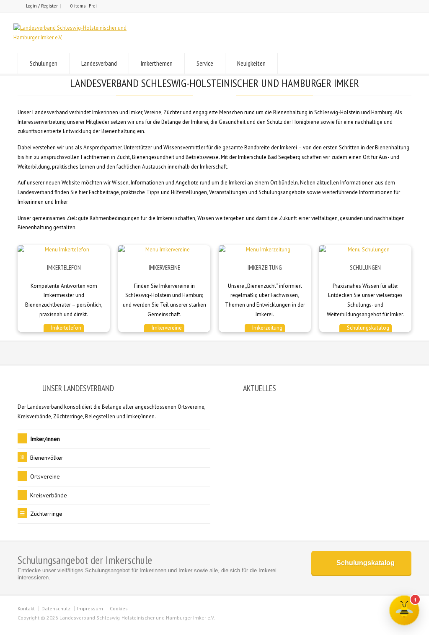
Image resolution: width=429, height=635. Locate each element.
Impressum (90, 608)
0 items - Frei (83, 6)
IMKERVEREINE (164, 267)
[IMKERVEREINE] (164, 250)
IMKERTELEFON (64, 267)
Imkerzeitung (266, 327)
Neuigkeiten (251, 63)
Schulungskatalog (367, 327)
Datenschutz (55, 608)
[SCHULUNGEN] (365, 250)
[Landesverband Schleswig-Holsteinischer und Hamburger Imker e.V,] (76, 37)
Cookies (119, 608)
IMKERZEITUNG (265, 267)
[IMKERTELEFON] (64, 250)
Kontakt (26, 608)
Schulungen (43, 63)
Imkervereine (166, 327)
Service (204, 63)
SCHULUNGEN (365, 267)
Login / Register (42, 6)
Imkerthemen (157, 63)
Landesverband (99, 63)
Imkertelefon (65, 327)
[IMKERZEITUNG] (265, 250)
